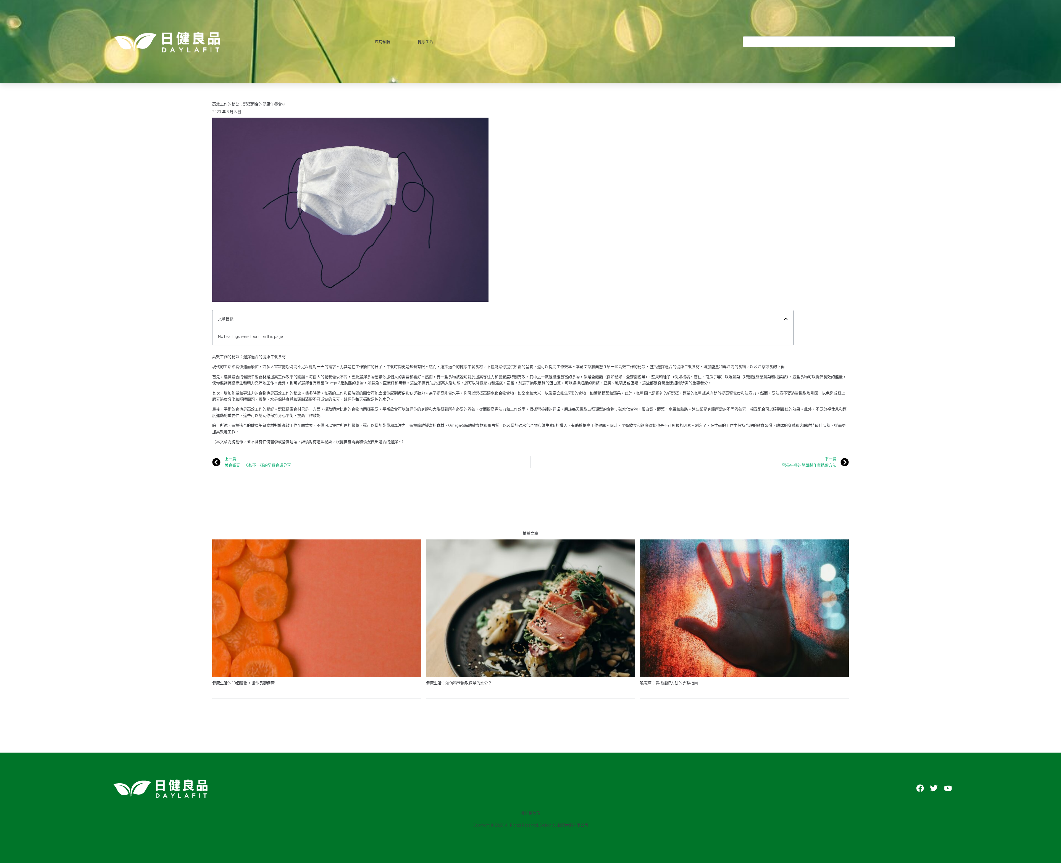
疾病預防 (382, 41)
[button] (786, 319)
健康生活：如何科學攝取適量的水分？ (459, 683)
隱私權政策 (530, 813)
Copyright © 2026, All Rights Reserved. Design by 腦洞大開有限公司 (530, 825)
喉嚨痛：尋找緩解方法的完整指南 (669, 683)
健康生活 (425, 41)
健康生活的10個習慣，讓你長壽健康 (243, 683)
